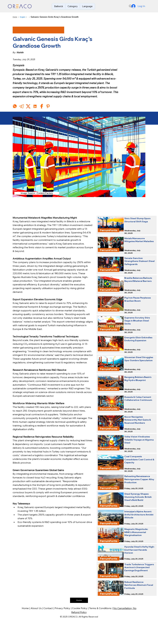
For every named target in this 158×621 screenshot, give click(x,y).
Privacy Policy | (63, 608)
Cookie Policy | (80, 608)
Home (15, 17)
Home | (26, 608)
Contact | (49, 608)
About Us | (37, 608)
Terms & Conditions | (101, 608)
